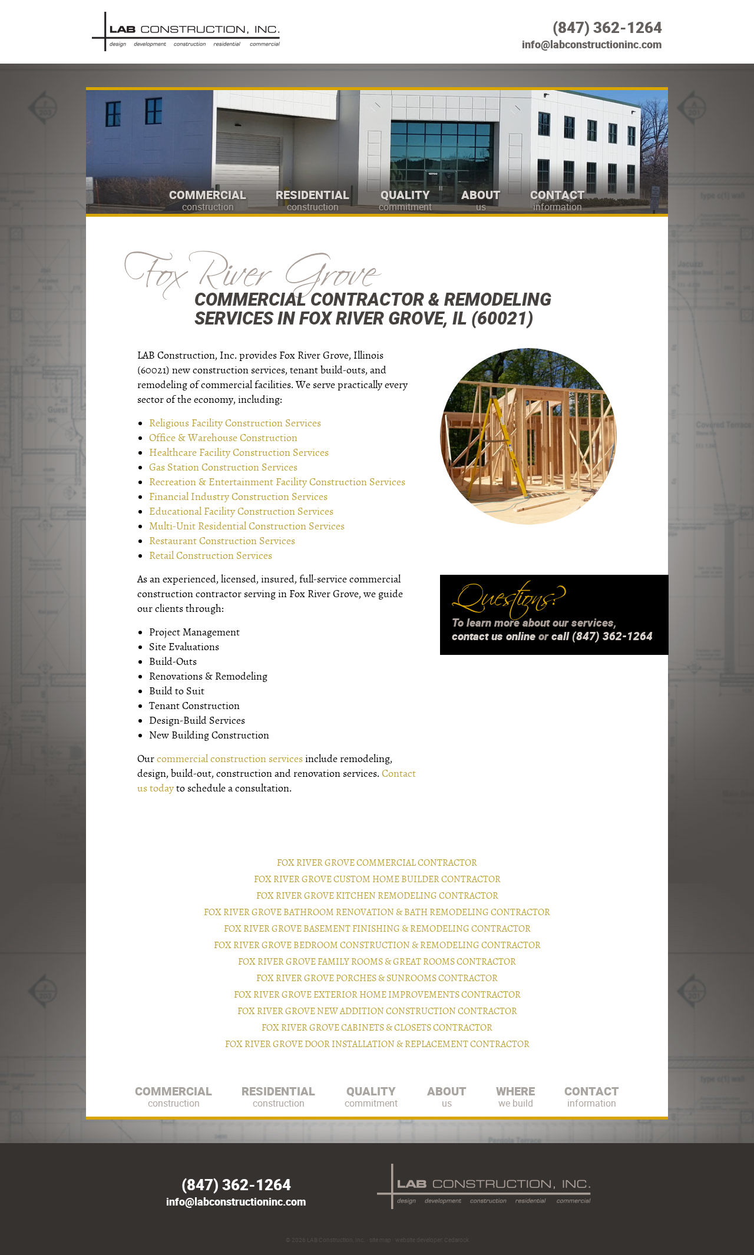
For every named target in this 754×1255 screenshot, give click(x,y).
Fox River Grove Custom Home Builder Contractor (377, 879)
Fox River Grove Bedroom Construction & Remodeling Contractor (377, 945)
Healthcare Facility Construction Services (239, 452)
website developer (418, 1240)
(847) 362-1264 (607, 27)
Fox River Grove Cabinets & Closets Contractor (377, 1028)
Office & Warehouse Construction (223, 438)
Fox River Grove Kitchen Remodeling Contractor (377, 896)
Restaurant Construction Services (222, 541)
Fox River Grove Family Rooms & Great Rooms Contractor (377, 962)
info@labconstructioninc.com (592, 44)
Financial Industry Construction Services (238, 497)
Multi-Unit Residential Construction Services (247, 526)
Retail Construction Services (210, 555)
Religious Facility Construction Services (235, 423)
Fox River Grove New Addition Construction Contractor (377, 1011)
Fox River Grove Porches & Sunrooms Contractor (377, 978)
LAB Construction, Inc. (336, 1240)
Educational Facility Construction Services (241, 511)
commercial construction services (230, 759)
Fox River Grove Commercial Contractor (377, 863)
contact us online (493, 636)
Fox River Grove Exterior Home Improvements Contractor (377, 995)
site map (380, 1240)
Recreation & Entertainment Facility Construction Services (277, 482)
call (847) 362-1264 (602, 636)
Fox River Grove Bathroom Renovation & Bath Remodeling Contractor (377, 912)
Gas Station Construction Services (223, 467)
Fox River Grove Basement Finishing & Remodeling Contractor (377, 929)
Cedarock (456, 1240)
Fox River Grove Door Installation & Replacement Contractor (377, 1044)
